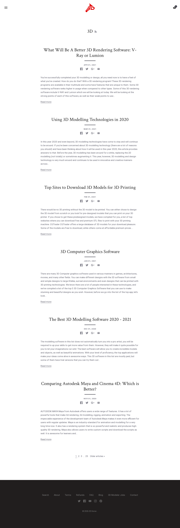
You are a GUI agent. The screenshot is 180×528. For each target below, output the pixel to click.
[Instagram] (95, 501)
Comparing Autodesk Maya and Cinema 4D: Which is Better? (90, 386)
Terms (68, 495)
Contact (134, 495)
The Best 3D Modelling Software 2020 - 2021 (90, 319)
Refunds (80, 495)
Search (45, 495)
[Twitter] (79, 501)
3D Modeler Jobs (117, 495)
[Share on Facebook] (81, 69)
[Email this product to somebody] (98, 69)
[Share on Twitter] (87, 69)
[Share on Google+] (92, 69)
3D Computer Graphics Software (90, 252)
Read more (46, 102)
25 (86, 456)
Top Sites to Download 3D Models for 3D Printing (90, 187)
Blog (101, 495)
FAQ (91, 495)
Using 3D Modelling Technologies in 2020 (90, 119)
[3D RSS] (95, 31)
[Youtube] (90, 501)
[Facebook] (84, 501)
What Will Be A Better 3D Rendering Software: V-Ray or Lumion (90, 52)
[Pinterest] (100, 501)
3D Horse (92, 511)
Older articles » (97, 456)
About (57, 495)
